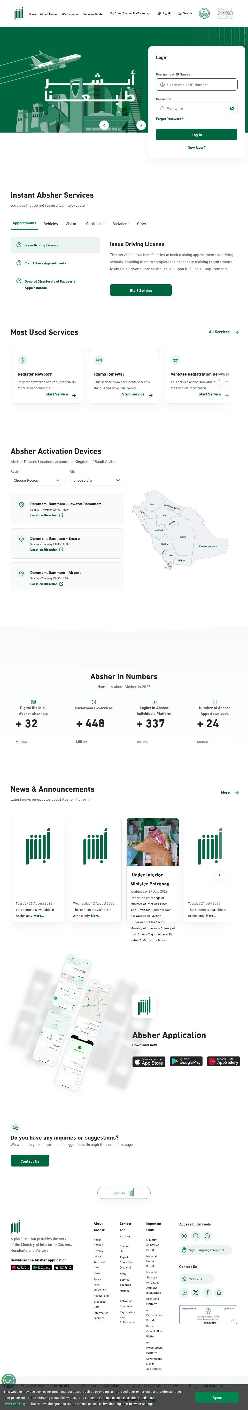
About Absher (49, 13)
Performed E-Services (94, 708)
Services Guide (92, 13)
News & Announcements (52, 788)
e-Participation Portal (154, 1314)
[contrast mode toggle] (184, 1236)
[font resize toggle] (196, 1236)
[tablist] (124, 223)
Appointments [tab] (24, 222)
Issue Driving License (137, 243)
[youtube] (184, 1293)
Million (21, 742)
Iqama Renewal (109, 374)
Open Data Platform (152, 1301)
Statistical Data (100, 1304)
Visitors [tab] (72, 223)
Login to (118, 1192)
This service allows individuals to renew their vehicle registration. (200, 384)
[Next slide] (141, 125)
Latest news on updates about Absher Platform (50, 798)
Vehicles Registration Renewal (200, 374)
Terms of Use (99, 1264)
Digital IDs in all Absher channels (33, 708)
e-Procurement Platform (154, 1347)
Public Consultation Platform (154, 1331)
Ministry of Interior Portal (152, 1244)
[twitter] (196, 1292)
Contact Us (30, 1160)
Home (32, 13)
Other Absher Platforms (130, 13)
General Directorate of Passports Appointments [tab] (50, 284)
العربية (166, 12)
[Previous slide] (104, 125)
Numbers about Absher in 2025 (124, 686)
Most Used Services (44, 331)
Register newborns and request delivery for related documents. (47, 384)
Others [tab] (142, 223)
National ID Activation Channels (126, 1298)
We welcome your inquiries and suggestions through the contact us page (45, 1144)
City (73, 471)
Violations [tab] (121, 223)
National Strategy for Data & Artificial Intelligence (153, 1282)
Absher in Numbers (124, 675)
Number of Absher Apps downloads (214, 708)
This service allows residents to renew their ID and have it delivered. (122, 384)
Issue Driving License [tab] (41, 245)
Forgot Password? (169, 118)
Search (187, 12)
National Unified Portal (151, 1260)
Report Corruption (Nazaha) (126, 1262)
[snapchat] (219, 1293)
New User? (197, 147)
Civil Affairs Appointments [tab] (45, 263)
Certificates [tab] (95, 223)
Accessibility (101, 1295)
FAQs (123, 1273)
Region (16, 471)
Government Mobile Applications (154, 1363)
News (97, 1273)
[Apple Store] (149, 1061)
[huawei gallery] (223, 1061)
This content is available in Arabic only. (35, 912)
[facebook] (207, 1293)
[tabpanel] (124, 267)
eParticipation (70, 13)
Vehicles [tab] (51, 223)
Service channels (126, 1281)
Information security (101, 1315)
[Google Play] (186, 1061)
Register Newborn (35, 374)
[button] (67, 509)
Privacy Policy (98, 1253)
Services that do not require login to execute (48, 204)
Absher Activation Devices (56, 450)
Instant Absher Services (52, 194)
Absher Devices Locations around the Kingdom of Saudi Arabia (63, 461)
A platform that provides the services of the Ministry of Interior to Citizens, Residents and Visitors (42, 1244)
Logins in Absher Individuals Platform (154, 708)
